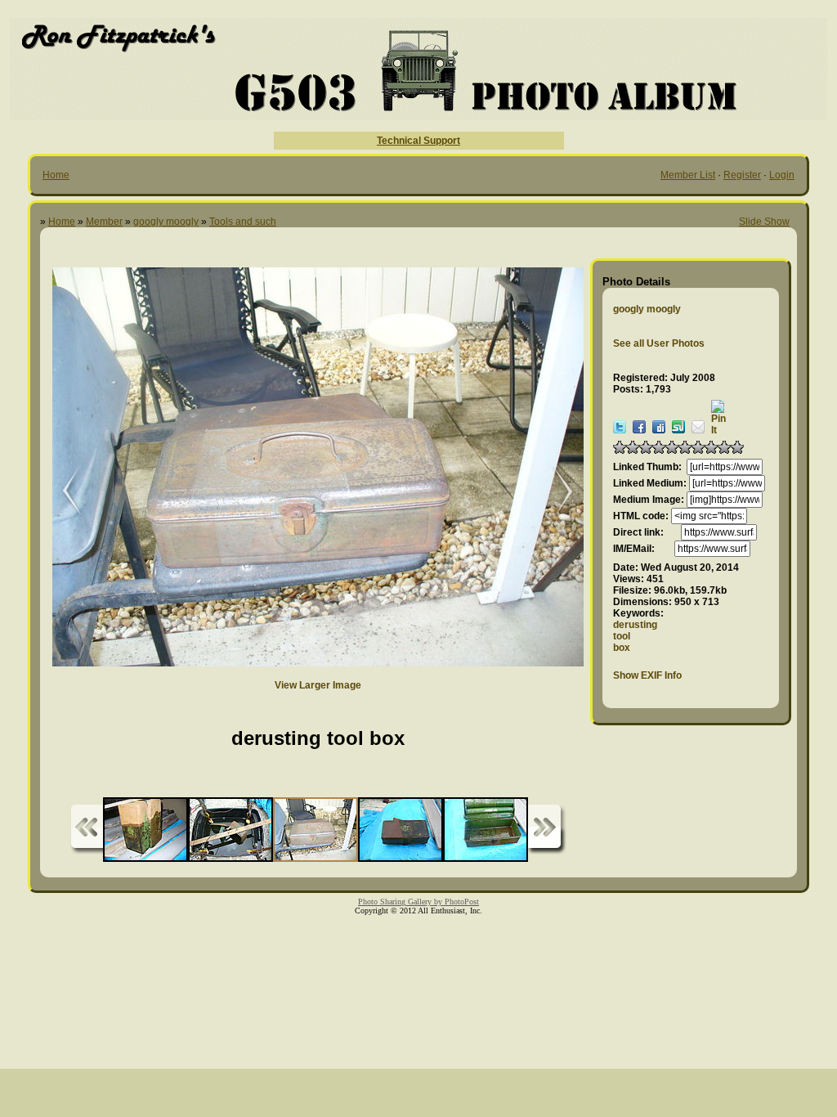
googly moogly (166, 221)
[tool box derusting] (60, 492)
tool (621, 636)
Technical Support (418, 140)
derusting (635, 624)
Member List (687, 175)
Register (742, 175)
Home (56, 175)
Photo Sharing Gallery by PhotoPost (418, 901)
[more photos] (86, 830)
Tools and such (242, 221)
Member (104, 221)
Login (781, 175)
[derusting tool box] (555, 492)
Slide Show (764, 221)
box (621, 647)
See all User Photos (659, 343)
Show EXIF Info (647, 675)
